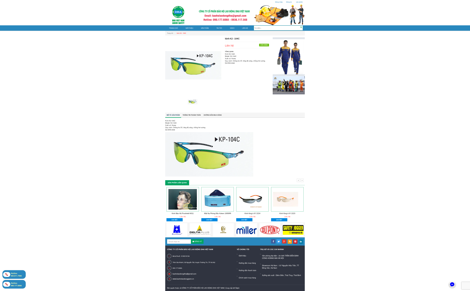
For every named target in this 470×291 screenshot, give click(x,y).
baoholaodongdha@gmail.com (184, 274)
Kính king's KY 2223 (287, 213)
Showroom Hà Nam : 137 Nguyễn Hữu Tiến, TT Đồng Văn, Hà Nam (280, 266)
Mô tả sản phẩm (173, 115)
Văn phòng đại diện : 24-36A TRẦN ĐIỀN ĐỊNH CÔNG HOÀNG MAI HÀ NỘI (280, 256)
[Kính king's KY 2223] (287, 199)
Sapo (237, 288)
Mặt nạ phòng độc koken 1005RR (217, 213)
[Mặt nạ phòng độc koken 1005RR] (217, 199)
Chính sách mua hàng (247, 277)
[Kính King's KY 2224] (252, 199)
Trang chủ (170, 33)
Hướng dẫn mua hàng (213, 115)
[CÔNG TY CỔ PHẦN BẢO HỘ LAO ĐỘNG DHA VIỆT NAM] (235, 15)
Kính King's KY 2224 (252, 213)
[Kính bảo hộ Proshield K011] (182, 199)
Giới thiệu (242, 255)
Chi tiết (174, 220)
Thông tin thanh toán (192, 115)
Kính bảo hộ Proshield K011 (183, 213)
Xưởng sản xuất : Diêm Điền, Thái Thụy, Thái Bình (281, 275)
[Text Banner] (289, 85)
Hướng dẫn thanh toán (247, 270)
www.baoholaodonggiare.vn (183, 279)
